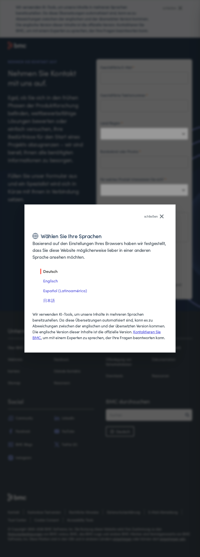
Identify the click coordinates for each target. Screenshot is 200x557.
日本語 (49, 300)
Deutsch (50, 271)
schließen (151, 216)
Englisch (50, 280)
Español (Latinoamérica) (65, 290)
